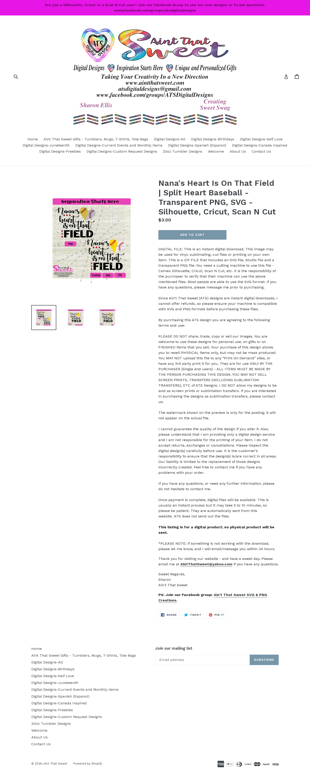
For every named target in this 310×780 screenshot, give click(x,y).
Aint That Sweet (55, 763)
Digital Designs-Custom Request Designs (121, 151)
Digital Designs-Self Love (261, 139)
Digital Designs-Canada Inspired (259, 145)
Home (32, 139)
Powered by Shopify (87, 763)
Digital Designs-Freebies (60, 151)
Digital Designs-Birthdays (212, 139)
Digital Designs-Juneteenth (46, 145)
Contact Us (261, 151)
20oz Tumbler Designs (182, 151)
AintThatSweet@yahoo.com (206, 564)
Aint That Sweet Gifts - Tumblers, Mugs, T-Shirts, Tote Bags (96, 139)
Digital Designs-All (169, 139)
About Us (238, 151)
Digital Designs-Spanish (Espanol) (197, 145)
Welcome (216, 151)
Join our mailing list (173, 648)
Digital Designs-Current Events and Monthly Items (118, 145)
